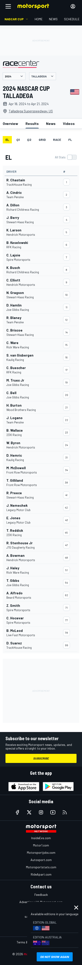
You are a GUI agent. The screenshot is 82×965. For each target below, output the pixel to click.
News (51, 123)
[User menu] (72, 6)
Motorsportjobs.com (41, 852)
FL (70, 140)
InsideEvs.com (41, 838)
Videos (69, 123)
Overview (10, 123)
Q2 (29, 140)
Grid (42, 140)
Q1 (18, 140)
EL (7, 140)
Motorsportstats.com (41, 867)
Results (32, 123)
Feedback (41, 895)
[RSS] (64, 812)
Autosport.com (41, 860)
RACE (57, 140)
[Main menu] (8, 6)
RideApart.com (41, 874)
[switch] (66, 157)
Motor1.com (41, 845)
